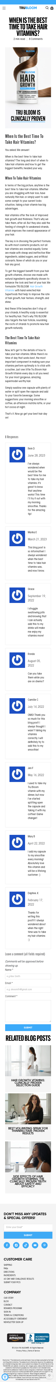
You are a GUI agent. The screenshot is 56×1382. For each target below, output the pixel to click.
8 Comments (36, 39)
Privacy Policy (21, 1351)
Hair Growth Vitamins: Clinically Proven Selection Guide (28, 1083)
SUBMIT (28, 1235)
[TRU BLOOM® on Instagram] (16, 1246)
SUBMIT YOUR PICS (12, 1282)
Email (9, 983)
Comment (11, 996)
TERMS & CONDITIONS (14, 1315)
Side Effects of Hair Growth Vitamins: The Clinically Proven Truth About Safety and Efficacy (28, 1181)
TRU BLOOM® (24, 1348)
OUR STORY (9, 1298)
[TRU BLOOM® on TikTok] (26, 1246)
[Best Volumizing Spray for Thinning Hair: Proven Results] (28, 1108)
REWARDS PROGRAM (13, 1308)
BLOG (6, 1301)
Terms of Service (34, 1351)
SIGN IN (7, 1312)
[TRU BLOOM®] (28, 7)
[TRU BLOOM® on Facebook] (7, 1246)
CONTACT (8, 1305)
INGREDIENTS (10, 1275)
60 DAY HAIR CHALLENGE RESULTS (19, 1279)
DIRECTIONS (9, 1272)
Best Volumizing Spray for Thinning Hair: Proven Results (28, 1131)
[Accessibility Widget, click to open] (5, 1376)
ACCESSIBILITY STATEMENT (15, 1319)
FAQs (6, 1268)
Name (9, 970)
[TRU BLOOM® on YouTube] (35, 1246)
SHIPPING (8, 1265)
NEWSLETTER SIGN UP (13, 1322)
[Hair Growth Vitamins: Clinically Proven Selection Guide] (28, 1060)
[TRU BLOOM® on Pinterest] (44, 1246)
